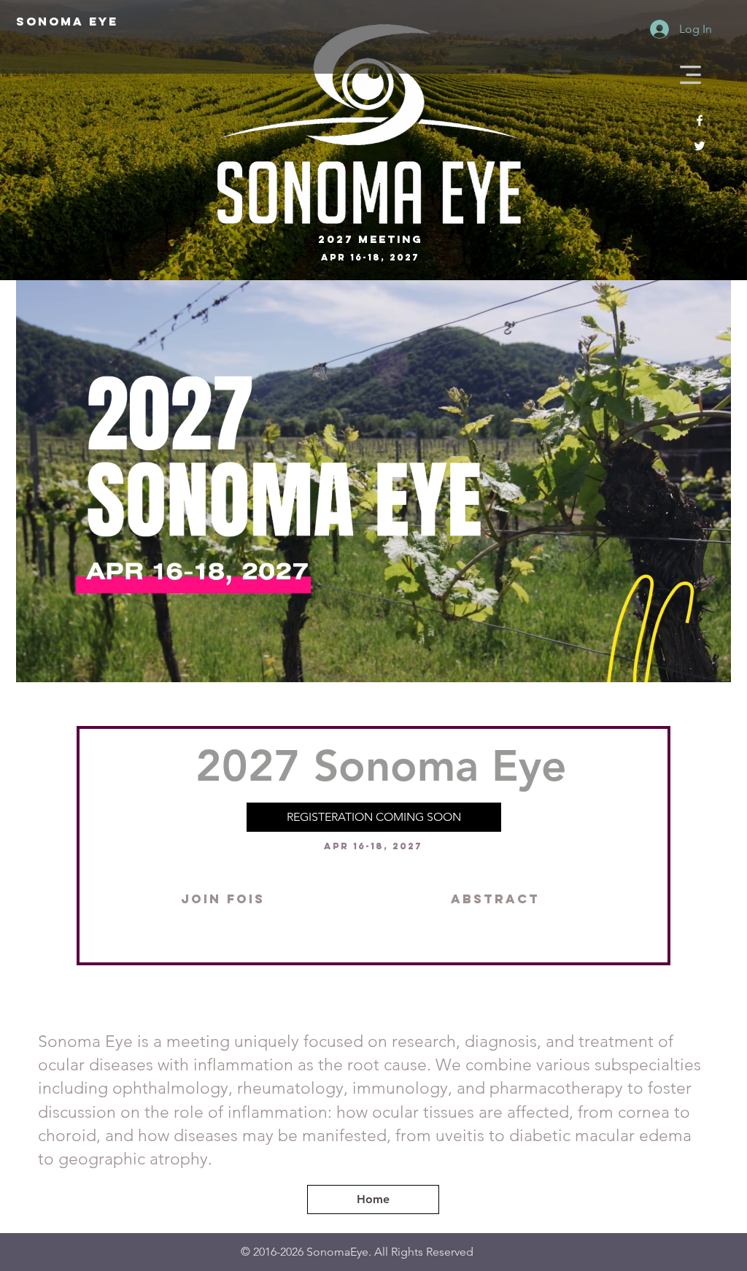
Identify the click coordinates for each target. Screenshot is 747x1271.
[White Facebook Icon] (699, 120)
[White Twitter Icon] (699, 146)
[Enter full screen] (711, 662)
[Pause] (35, 662)
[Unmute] (59, 662)
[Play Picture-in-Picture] (686, 662)
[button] (690, 75)
